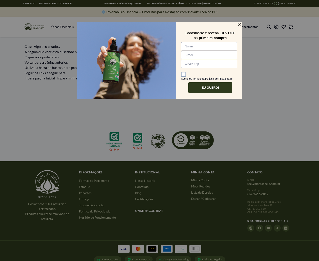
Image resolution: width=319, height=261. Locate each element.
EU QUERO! (210, 87)
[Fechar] (239, 24)
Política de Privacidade (219, 78)
